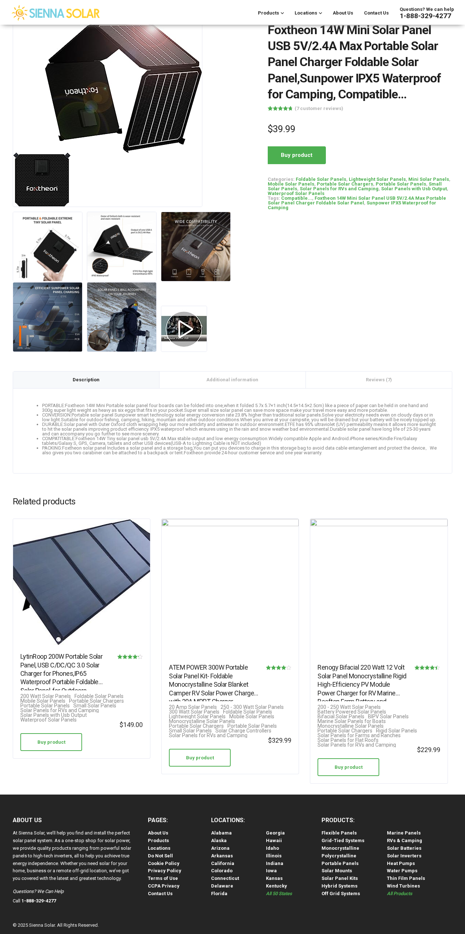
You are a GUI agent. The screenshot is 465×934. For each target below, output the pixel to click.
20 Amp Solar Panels (193, 707)
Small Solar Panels (94, 705)
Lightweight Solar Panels (377, 179)
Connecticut (225, 878)
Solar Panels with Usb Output (414, 188)
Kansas (274, 878)
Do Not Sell (160, 855)
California (222, 863)
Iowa (271, 870)
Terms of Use (163, 878)
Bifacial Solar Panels (341, 716)
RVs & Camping (404, 840)
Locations (306, 13)
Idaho (272, 848)
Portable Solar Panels (401, 184)
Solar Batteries (404, 848)
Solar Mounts (337, 870)
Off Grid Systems (341, 893)
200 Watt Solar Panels (45, 696)
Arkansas (222, 855)
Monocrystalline (340, 848)
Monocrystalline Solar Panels (202, 721)
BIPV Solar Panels (388, 716)
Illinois (274, 855)
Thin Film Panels (406, 878)
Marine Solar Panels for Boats (352, 721)
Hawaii (274, 840)
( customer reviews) (319, 108)
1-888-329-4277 (425, 15)
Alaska (219, 840)
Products (268, 13)
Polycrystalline (339, 855)
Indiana (274, 863)
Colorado (221, 870)
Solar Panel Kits (340, 878)
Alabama (221, 833)
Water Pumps (402, 870)
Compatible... (296, 198)
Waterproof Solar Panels (296, 193)
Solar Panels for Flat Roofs (348, 740)
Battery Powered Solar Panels (352, 712)
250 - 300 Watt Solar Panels (252, 707)
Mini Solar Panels (428, 179)
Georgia (275, 833)
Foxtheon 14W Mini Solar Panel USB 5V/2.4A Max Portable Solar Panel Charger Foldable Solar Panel (357, 200)
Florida (219, 893)
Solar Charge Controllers (243, 730)
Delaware (222, 886)
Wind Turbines (403, 886)
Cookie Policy (163, 863)
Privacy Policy (164, 870)
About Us (343, 13)
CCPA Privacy (163, 886)
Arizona (220, 848)
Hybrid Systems (339, 886)
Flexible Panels (339, 833)
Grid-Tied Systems (343, 840)
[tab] (86, 379)
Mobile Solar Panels (291, 184)
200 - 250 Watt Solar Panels (349, 707)
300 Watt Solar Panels (194, 712)
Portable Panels (340, 863)
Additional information (232, 379)
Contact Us (376, 13)
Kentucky (276, 886)
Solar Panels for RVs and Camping (339, 188)
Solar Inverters (404, 855)
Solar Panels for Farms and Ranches (359, 735)
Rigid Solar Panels (396, 730)
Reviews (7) (379, 379)
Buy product (296, 155)
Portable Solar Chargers (345, 184)
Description (86, 379)
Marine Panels (404, 833)
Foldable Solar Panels (321, 179)
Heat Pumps (401, 863)
